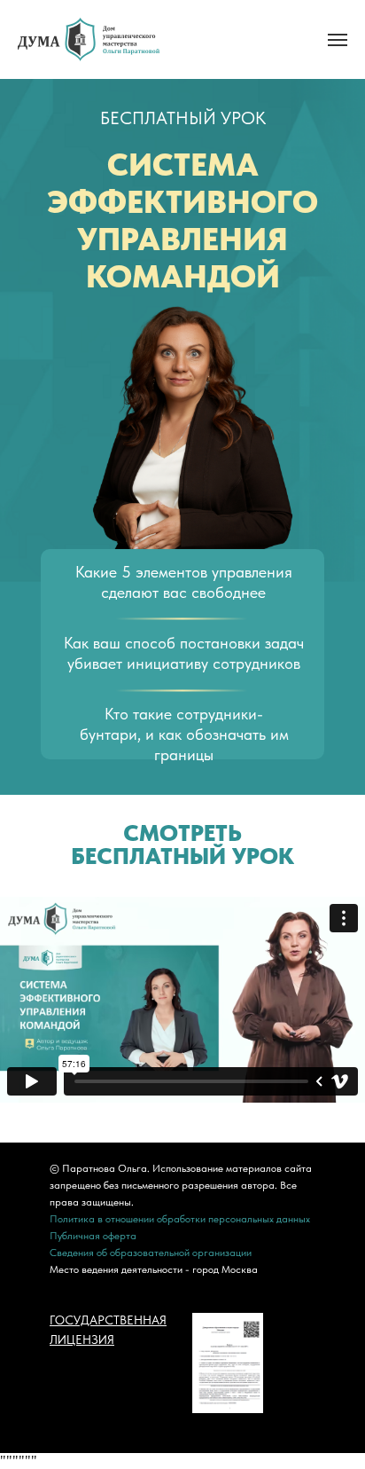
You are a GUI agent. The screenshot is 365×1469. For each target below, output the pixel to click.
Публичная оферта (93, 1235)
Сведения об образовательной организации (151, 1252)
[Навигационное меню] (337, 40)
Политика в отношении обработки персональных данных (180, 1219)
